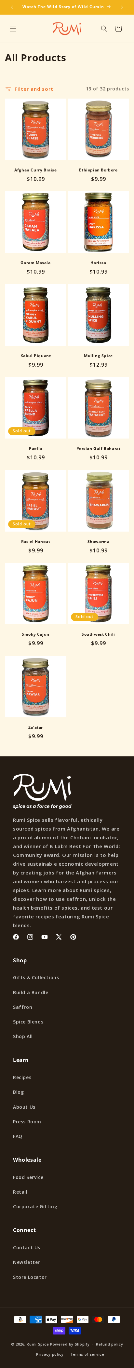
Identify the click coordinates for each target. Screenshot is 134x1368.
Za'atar (35, 727)
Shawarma (98, 541)
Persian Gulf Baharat (98, 448)
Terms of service (87, 1354)
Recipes (22, 1077)
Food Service (28, 1177)
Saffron (22, 1007)
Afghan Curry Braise (35, 170)
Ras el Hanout (35, 541)
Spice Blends (28, 1022)
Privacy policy (50, 1354)
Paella (35, 448)
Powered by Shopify (70, 1344)
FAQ (17, 1136)
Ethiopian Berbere (98, 170)
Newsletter (26, 1262)
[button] (13, 28)
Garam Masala (35, 262)
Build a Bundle (30, 992)
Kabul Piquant (35, 356)
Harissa (98, 262)
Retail (20, 1192)
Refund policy (109, 1344)
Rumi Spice (38, 1344)
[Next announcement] (122, 7)
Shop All (23, 1036)
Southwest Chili (98, 634)
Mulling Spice (98, 356)
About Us (24, 1107)
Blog (18, 1092)
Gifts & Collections (36, 977)
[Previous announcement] (12, 7)
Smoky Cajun (35, 634)
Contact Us (26, 1247)
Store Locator (30, 1277)
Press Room (27, 1121)
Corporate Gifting (35, 1206)
